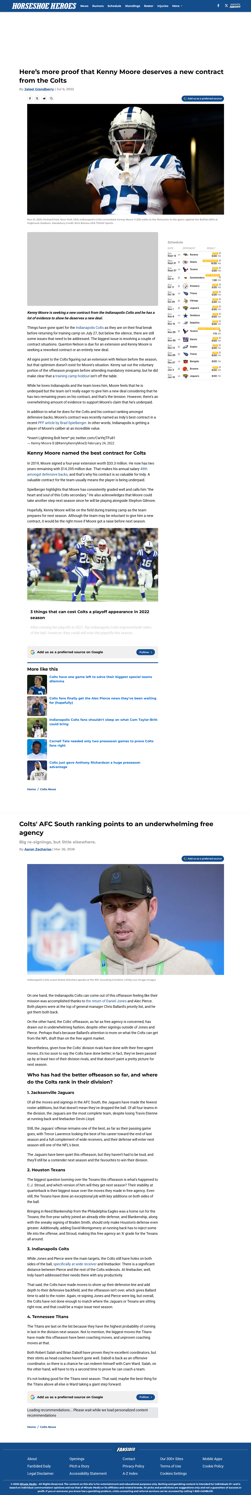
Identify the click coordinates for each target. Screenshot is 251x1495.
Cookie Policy (213, 1466)
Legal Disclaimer (40, 1473)
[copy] (51, 98)
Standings (132, 6)
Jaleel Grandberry (39, 89)
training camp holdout (72, 376)
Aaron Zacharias (38, 849)
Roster (148, 6)
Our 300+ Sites (171, 1459)
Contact (129, 1459)
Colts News (48, 789)
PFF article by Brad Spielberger (62, 423)
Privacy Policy (133, 1466)
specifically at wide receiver (75, 1264)
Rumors (98, 6)
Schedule (114, 6)
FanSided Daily (39, 1466)
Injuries (162, 6)
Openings (76, 1459)
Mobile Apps (212, 1459)
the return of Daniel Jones (106, 1001)
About (32, 1459)
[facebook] (218, 5)
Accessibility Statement (88, 1473)
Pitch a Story (79, 1466)
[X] (226, 5)
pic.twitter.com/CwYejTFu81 (92, 438)
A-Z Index (130, 1473)
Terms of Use (170, 1466)
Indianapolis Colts (90, 328)
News (84, 6)
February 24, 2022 (101, 443)
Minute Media (28, 1484)
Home (31, 789)
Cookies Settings (173, 1473)
